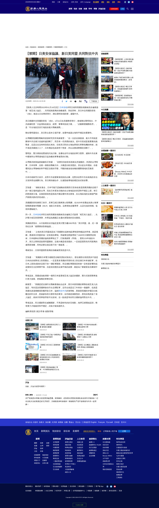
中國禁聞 (49, 47)
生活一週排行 (106, 203)
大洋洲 (54, 422)
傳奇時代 (119, 445)
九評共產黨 (120, 456)
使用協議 (64, 486)
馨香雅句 (80, 450)
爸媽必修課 (81, 456)
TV (123, 9)
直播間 (76, 431)
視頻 (75, 9)
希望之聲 (67, 491)
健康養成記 (93, 450)
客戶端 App (99, 486)
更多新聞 (131, 180)
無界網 (104, 491)
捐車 (113, 2)
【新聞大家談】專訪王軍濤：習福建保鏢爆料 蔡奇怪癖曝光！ (123, 89)
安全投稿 (73, 486)
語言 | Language (85, 2)
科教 (41, 451)
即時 (90, 9)
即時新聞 (37, 458)
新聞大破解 (69, 456)
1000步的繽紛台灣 (108, 465)
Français (101, 422)
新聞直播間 (114, 9)
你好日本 (106, 445)
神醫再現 (92, 453)
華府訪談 (56, 458)
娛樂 (47, 443)
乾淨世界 (58, 491)
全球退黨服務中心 (79, 491)
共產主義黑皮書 (121, 467)
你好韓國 (106, 447)
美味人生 (106, 453)
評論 (35, 448)
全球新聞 (56, 442)
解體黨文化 (105, 268)
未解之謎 (80, 442)
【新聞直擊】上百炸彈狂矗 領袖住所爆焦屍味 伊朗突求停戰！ (124, 61)
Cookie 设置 (79, 505)
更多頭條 (131, 104)
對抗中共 (62, 291)
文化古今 (80, 458)
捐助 (108, 2)
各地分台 (65, 2)
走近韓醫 (92, 456)
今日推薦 (104, 110)
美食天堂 (106, 450)
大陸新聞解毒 (69, 469)
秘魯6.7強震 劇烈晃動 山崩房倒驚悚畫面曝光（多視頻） (123, 80)
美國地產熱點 (81, 461)
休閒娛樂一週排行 (108, 151)
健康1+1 (92, 442)
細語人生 (68, 472)
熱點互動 (68, 445)
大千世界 (106, 458)
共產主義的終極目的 (123, 450)
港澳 (41, 443)
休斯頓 (60, 422)
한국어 (123, 422)
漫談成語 (80, 453)
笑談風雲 (80, 445)
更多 (120, 491)
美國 (35, 446)
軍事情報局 (69, 458)
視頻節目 (33, 47)
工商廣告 (119, 477)
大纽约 (35, 422)
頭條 (80, 9)
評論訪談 (102, 9)
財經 (41, 448)
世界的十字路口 (70, 464)
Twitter (129, 2)
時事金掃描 (69, 447)
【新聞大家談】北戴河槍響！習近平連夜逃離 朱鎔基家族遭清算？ (123, 70)
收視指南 (47, 486)
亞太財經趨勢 (57, 467)
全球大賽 (45, 463)
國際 (35, 443)
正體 (72, 2)
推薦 (85, 9)
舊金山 (71, 422)
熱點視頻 (45, 455)
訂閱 (124, 431)
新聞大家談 (69, 442)
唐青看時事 (69, 461)
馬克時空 (68, 467)
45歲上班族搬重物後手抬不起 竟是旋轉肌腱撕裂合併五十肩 (123, 235)
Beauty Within (107, 456)
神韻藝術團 (39, 491)
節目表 (66, 431)
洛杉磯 (48, 422)
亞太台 (78, 422)
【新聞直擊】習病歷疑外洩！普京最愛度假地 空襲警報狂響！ (123, 98)
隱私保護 (55, 486)
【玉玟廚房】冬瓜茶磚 (122, 155)
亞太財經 (56, 469)
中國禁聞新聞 (58, 47)
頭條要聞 (37, 455)
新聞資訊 (45, 431)
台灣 (41, 446)
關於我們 (38, 486)
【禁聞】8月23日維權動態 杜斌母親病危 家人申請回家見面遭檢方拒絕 (50, 357)
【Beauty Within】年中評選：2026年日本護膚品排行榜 (123, 174)
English (94, 422)
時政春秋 (68, 450)
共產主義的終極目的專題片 (111, 264)
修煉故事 (119, 475)
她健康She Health (95, 445)
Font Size (80, 101)
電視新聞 (41, 47)
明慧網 (90, 491)
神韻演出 (37, 463)
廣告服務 (81, 486)
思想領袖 (68, 453)
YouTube (132, 2)
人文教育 (81, 439)
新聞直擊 (56, 453)
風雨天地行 (120, 464)
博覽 (95, 9)
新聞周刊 (56, 456)
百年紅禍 (119, 461)
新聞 (70, 9)
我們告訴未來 (120, 442)
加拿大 (41, 422)
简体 (76, 2)
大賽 (58, 2)
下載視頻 (94, 101)
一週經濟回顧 (57, 461)
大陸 (35, 451)
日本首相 (63, 107)
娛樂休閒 (106, 439)
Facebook (125, 2)
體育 (47, 446)
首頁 (26, 47)
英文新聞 (96, 2)
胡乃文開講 (93, 447)
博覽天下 (37, 460)
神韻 (53, 2)
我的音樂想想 (107, 469)
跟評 (95, 395)
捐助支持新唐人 (89, 431)
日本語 (117, 422)
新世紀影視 (112, 491)
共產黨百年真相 (121, 447)
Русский (109, 422)
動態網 (97, 491)
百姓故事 (119, 469)
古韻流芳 (80, 447)
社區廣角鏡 (57, 464)
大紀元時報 (49, 491)
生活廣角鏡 (106, 442)
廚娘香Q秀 (106, 461)
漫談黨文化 (105, 259)
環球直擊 (56, 445)
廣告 (102, 2)
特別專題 (104, 255)
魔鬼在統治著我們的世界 (124, 453)
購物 (119, 2)
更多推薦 (131, 145)
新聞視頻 (57, 439)
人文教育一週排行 (108, 186)
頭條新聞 (104, 54)
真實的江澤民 (120, 458)
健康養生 (93, 439)
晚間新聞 (56, 450)
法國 (66, 422)
